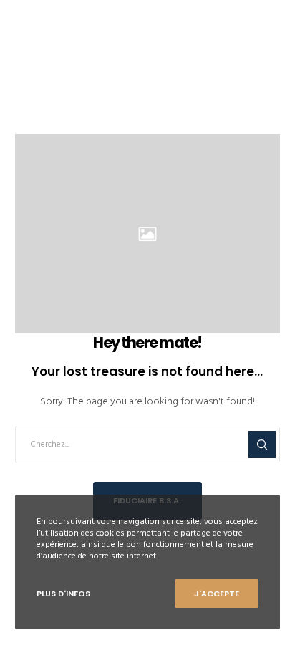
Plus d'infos (63, 593)
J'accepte (216, 593)
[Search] (262, 444)
